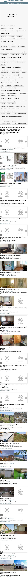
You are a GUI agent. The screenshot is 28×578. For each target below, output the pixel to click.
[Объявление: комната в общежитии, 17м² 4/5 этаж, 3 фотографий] (13, 271)
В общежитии (4, 44)
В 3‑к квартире (12, 46)
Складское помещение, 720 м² (8, 572)
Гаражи (2, 93)
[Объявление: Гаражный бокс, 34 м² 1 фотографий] (13, 515)
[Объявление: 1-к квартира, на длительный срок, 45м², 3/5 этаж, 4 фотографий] (7, 217)
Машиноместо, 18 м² (5, 498)
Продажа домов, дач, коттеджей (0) (11, 57)
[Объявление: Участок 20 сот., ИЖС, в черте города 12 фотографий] (13, 460)
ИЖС (2, 77)
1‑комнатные (3, 28)
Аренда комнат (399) (7, 49)
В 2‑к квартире (4, 46)
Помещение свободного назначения (8, 111)
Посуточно (14, 38)
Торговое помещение (17, 108)
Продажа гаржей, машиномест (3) (10, 90)
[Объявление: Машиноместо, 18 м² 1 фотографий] (13, 497)
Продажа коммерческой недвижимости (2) (13, 106)
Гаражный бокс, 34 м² (5, 517)
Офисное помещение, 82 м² (7, 553)
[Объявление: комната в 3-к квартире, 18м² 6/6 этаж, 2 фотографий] (13, 254)
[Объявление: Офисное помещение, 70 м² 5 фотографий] (13, 534)
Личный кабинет (19, 3)
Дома (2, 59)
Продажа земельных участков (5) (10, 75)
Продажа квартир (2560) (8, 25)
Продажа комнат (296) (7, 41)
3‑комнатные (19, 28)
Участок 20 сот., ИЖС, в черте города (9, 462)
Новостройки (13, 30)
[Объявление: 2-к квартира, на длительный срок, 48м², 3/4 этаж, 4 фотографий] (7, 235)
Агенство (3, 87)
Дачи (7, 59)
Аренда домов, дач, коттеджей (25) (11, 67)
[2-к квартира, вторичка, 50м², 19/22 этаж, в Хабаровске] (7, 182)
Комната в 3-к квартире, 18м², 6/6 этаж (10, 255)
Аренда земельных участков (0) (10, 82)
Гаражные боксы (23, 93)
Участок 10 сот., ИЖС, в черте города (9, 443)
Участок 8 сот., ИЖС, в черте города (9, 424)
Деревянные (13, 62)
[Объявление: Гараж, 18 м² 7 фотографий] (13, 479)
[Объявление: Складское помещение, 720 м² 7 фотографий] (13, 570)
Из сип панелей (21, 62)
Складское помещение (5, 113)
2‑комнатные (11, 28)
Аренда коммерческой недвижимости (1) (12, 116)
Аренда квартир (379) (7, 33)
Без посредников (22, 30)
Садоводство (8, 77)
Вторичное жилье (4, 30)
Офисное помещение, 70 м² (7, 535)
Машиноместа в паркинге (12, 93)
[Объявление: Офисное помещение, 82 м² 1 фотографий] (13, 552)
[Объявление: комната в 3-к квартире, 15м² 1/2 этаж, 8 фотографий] (13, 288)
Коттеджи (13, 59)
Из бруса (3, 64)
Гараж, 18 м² (3, 480)
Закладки (12, 3)
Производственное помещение (19, 113)
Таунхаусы (19, 59)
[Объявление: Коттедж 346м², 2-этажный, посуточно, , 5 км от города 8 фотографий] (7, 403)
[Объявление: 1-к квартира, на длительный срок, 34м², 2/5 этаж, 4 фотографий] (7, 199)
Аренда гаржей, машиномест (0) (10, 98)
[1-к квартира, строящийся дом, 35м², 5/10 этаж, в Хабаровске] (7, 146)
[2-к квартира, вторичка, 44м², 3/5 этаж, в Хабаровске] (7, 163)
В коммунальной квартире (14, 44)
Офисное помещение (5, 108)
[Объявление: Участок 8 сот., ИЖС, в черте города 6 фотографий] (13, 422)
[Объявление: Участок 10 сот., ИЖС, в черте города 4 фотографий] (13, 442)
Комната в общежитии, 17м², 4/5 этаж (10, 272)
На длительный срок (5, 38)
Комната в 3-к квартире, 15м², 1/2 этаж (10, 289)
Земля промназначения (18, 77)
